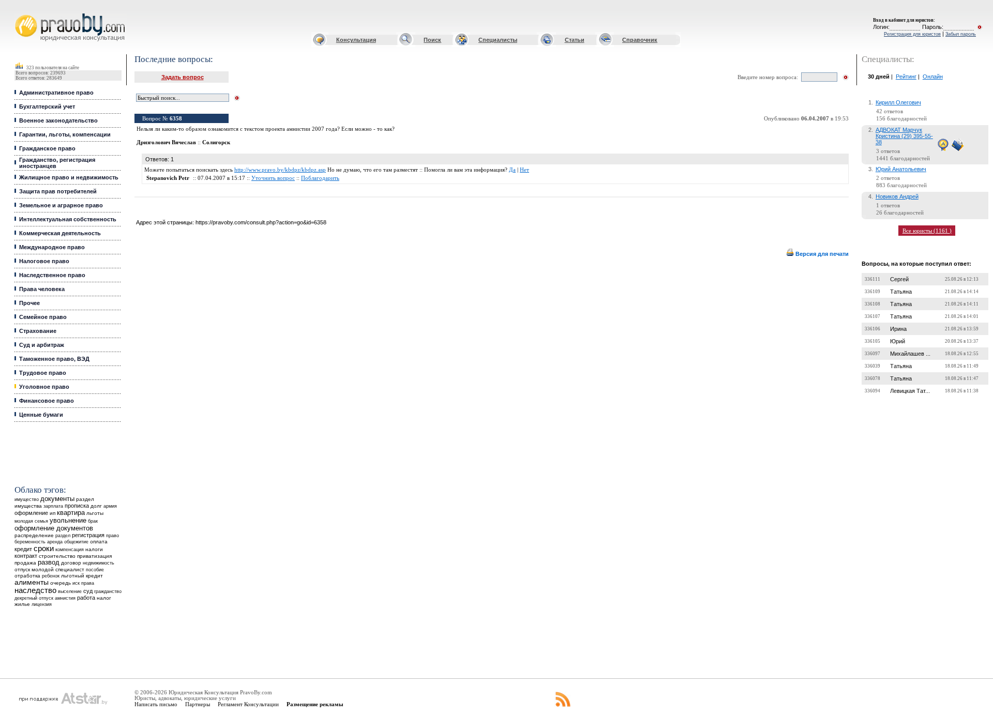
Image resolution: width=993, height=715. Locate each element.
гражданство (108, 591)
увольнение (68, 520)
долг (96, 506)
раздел (62, 535)
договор (71, 563)
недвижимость (98, 563)
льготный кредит (82, 576)
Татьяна (901, 291)
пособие (95, 569)
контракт (25, 556)
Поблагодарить (320, 178)
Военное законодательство (58, 120)
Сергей (899, 279)
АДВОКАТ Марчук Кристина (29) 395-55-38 (904, 136)
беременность (30, 541)
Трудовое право (42, 373)
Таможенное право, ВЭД (54, 359)
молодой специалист (58, 569)
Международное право (52, 247)
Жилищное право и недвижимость (68, 177)
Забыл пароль (960, 34)
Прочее (29, 303)
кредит (23, 549)
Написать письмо (155, 704)
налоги (94, 549)
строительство (57, 556)
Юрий (897, 341)
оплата (99, 541)
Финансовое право (46, 401)
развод (48, 562)
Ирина (898, 329)
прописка (77, 506)
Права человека (42, 289)
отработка (27, 576)
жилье (22, 604)
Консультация (356, 40)
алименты (31, 582)
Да (512, 170)
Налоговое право (44, 261)
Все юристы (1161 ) (927, 230)
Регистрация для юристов (912, 34)
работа (86, 598)
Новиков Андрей (897, 196)
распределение (34, 535)
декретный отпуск (33, 598)
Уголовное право (44, 387)
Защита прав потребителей (58, 191)
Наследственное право (52, 275)
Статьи (574, 40)
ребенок (50, 576)
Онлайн (933, 76)
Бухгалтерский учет (47, 106)
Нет (524, 170)
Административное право (56, 92)
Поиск (432, 40)
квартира (71, 512)
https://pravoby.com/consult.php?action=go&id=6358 (260, 222)
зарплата (53, 506)
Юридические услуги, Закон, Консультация (22, 13)
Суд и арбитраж (41, 345)
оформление (31, 513)
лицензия (42, 604)
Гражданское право (47, 148)
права (87, 583)
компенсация (69, 549)
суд (88, 591)
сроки (44, 548)
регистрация (88, 535)
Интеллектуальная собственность (67, 219)
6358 (176, 118)
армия (110, 506)
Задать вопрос (182, 77)
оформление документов (53, 528)
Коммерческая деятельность (60, 233)
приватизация (94, 556)
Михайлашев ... (910, 354)
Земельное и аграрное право (61, 205)
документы (57, 499)
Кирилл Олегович (898, 102)
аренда (55, 541)
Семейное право (43, 317)
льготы (94, 513)
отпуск (22, 569)
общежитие (76, 541)
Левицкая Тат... (910, 391)
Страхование (37, 331)
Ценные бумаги (41, 415)
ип (52, 513)
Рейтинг (906, 76)
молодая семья (31, 521)
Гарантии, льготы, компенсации (65, 134)
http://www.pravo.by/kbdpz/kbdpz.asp (280, 170)
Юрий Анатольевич (901, 169)
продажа (25, 563)
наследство (35, 590)
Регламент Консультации (248, 704)
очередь (60, 583)
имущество (26, 499)
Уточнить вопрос (273, 178)
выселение (70, 591)
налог (104, 598)
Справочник (639, 40)
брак (93, 521)
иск (76, 583)
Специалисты (497, 40)
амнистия (65, 598)
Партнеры (197, 704)
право (112, 535)
